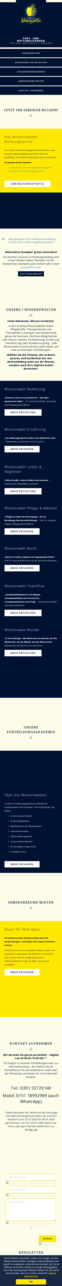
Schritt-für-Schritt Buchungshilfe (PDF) (27, 171)
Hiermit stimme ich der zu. (31, 1230)
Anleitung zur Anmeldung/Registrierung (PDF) (31, 167)
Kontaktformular (31, 267)
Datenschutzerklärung (41, 1230)
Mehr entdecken (23, 412)
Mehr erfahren (22, 449)
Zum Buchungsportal (27, 183)
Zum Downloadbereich (31, 273)
